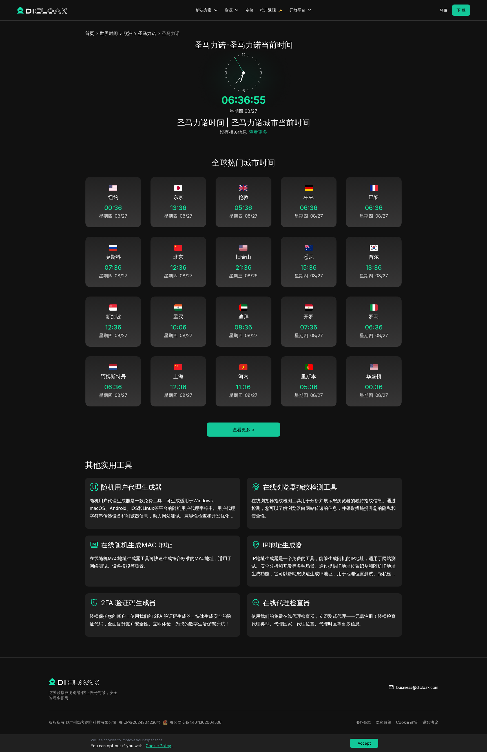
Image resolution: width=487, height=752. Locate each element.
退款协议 (430, 722)
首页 (89, 33)
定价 (249, 10)
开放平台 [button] (297, 10)
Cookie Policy (158, 745)
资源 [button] (229, 10)
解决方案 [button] (204, 10)
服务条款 (363, 722)
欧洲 (127, 33)
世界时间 (109, 33)
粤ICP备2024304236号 (140, 722)
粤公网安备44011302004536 (196, 722)
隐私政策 (383, 722)
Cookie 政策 (407, 722)
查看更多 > (244, 429)
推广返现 (268, 10)
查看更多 (258, 132)
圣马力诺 (147, 33)
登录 (444, 10)
